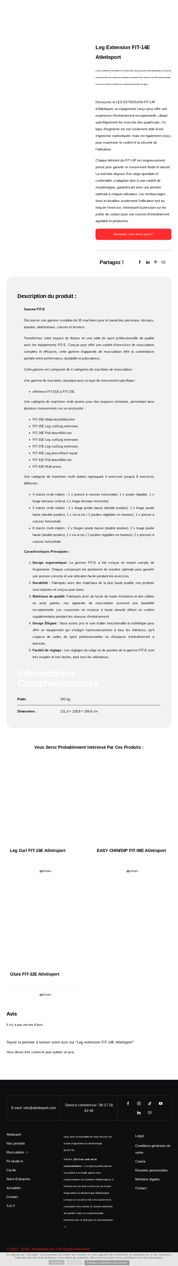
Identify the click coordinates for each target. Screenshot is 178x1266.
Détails (47, 871)
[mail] (149, 1112)
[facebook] (128, 1103)
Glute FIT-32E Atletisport (34, 974)
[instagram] (139, 1103)
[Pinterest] (156, 262)
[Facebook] (140, 262)
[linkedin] (139, 1112)
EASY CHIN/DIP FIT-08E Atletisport (131, 850)
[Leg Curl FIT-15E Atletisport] (45, 802)
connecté (38, 1052)
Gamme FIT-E (34, 309)
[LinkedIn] (148, 262)
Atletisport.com (43, 1249)
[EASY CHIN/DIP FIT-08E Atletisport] (132, 802)
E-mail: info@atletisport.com (33, 1108)
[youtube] (160, 1103)
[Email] (163, 262)
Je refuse (74, 1262)
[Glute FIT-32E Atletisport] (45, 926)
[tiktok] (149, 1103)
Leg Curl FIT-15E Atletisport (38, 850)
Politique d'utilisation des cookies (107, 1262)
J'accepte (56, 1262)
